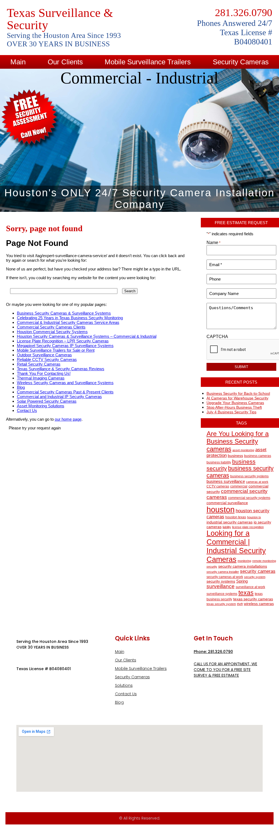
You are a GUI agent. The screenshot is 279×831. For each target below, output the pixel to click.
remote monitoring (264, 560)
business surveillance (226, 481)
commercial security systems (249, 498)
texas (246, 592)
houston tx (254, 517)
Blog (21, 387)
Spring (242, 581)
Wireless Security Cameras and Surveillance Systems (65, 382)
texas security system (221, 604)
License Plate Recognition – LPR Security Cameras (63, 341)
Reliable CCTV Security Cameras (47, 359)
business (235, 456)
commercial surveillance (227, 503)
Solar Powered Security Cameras (47, 401)
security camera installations (242, 566)
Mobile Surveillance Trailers (148, 62)
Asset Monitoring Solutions (40, 406)
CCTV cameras (218, 486)
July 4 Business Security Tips (231, 412)
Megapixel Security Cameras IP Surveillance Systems (65, 345)
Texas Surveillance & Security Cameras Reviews (60, 368)
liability (227, 527)
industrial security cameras (230, 522)
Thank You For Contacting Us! (44, 373)
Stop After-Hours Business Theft (234, 407)
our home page (68, 419)
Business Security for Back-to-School (238, 393)
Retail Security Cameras (38, 364)
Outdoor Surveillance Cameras (44, 355)
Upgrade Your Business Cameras (235, 403)
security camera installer (223, 571)
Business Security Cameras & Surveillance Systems (64, 313)
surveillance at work (250, 587)
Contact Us (27, 410)
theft (240, 604)
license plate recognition (248, 527)
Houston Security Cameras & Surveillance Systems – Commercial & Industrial (86, 336)
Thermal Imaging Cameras (41, 378)
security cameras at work (225, 577)
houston (221, 509)
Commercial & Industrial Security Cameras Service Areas (68, 322)
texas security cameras (253, 599)
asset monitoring (243, 450)
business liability (219, 462)
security (212, 566)
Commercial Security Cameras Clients (51, 327)
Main (18, 62)
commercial (238, 486)
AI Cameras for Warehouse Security (237, 398)
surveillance (221, 586)
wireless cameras (259, 604)
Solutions (124, 685)
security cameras (257, 571)
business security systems (249, 476)
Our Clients (65, 62)
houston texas (235, 517)
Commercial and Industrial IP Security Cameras (59, 396)
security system (254, 577)
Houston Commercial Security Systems (52, 331)
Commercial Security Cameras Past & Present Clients (65, 392)
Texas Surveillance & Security (60, 19)
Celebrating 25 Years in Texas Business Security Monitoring (70, 317)
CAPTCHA (217, 336)
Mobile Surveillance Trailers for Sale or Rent (56, 350)
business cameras (257, 456)
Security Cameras (132, 677)
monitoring (244, 560)
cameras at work (257, 481)
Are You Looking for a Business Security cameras (238, 441)
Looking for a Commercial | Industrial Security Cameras (236, 546)
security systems (221, 581)
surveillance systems (222, 594)
